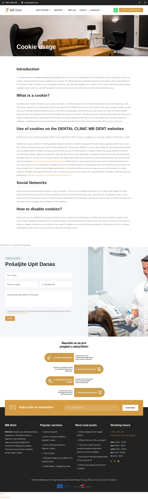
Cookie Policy (74, 480)
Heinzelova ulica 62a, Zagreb (123, 435)
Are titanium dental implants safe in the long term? (92, 458)
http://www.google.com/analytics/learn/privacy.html (49, 175)
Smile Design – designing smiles (57, 466)
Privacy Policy (87, 480)
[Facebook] (114, 461)
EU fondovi (111, 480)
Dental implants (50, 432)
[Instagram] (111, 461)
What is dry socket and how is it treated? (91, 467)
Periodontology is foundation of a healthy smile (57, 460)
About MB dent (42, 10)
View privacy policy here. (17, 313)
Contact (83, 10)
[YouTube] (118, 461)
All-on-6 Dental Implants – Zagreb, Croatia (54, 446)
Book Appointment (131, 10)
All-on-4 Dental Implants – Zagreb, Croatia (54, 438)
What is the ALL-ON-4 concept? (92, 440)
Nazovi (3, 494)
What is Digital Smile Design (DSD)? (90, 433)
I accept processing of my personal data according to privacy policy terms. (39, 312)
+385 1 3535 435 (11, 2)
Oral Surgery (49, 453)
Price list (72, 10)
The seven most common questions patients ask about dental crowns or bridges (89, 448)
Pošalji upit (5, 497)
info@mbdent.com (31, 2)
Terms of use (100, 480)
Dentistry (58, 10)
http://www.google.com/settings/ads (48, 161)
